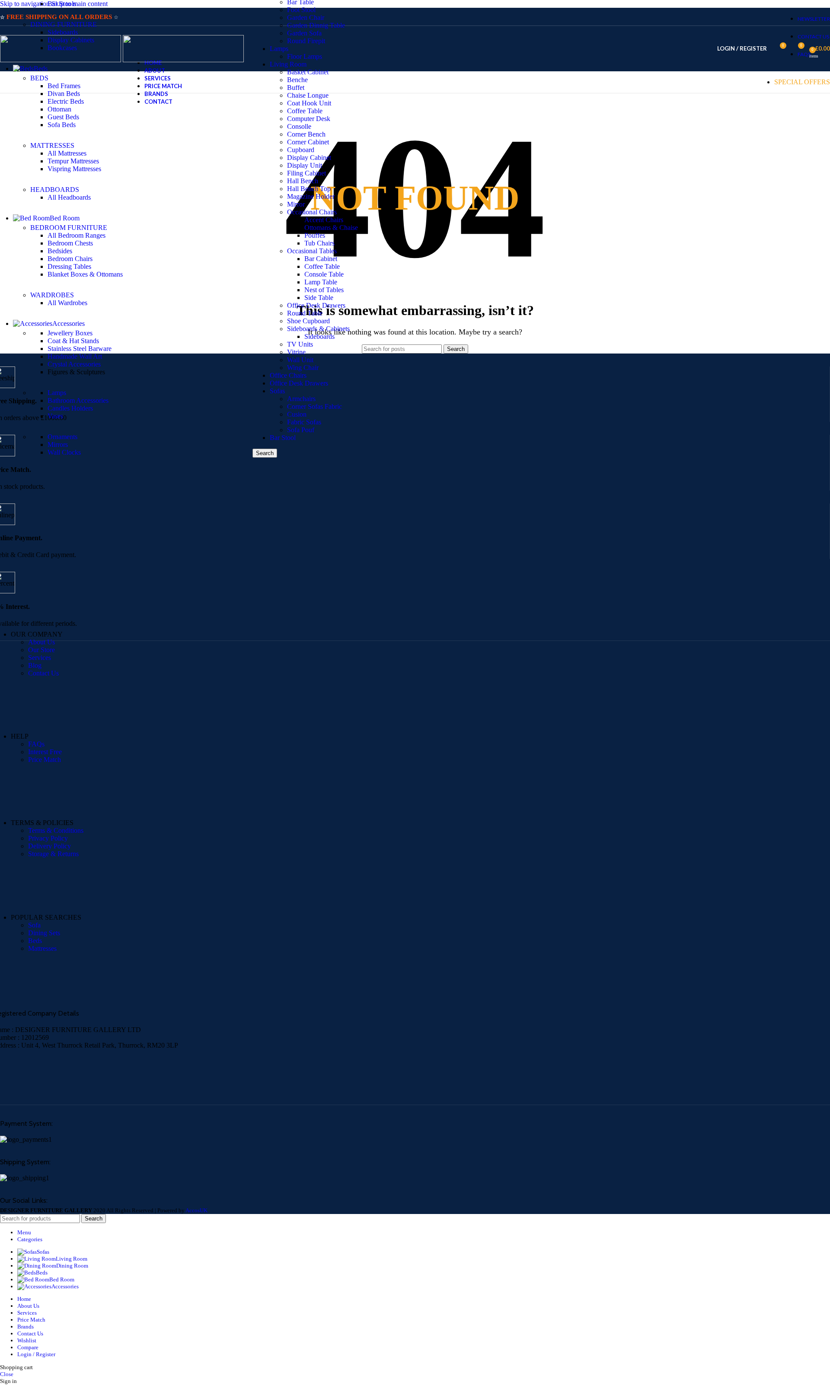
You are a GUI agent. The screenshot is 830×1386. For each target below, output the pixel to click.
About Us (41, 642)
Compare (27, 1347)
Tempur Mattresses (73, 161)
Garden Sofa (304, 33)
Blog (35, 665)
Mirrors (58, 444)
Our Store (41, 649)
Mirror (296, 204)
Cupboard (300, 149)
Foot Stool (301, 9)
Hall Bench (302, 181)
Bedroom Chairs (70, 258)
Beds (35, 940)
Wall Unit (300, 359)
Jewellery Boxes (70, 333)
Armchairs (301, 398)
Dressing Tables (69, 266)
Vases (55, 416)
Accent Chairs (323, 219)
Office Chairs (288, 375)
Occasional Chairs (312, 212)
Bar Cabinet (320, 258)
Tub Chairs (319, 243)
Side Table (318, 297)
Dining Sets (44, 933)
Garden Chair (305, 17)
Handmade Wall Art (75, 356)
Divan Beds (64, 93)
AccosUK (196, 1210)
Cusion (296, 414)
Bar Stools (62, 3)
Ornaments (62, 436)
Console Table (324, 274)
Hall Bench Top (309, 188)
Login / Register (36, 1354)
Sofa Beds (62, 124)
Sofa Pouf (300, 429)
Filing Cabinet (306, 173)
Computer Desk (308, 118)
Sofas (277, 391)
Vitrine (296, 352)
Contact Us (43, 673)
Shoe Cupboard (308, 321)
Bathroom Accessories (78, 400)
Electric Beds (66, 101)
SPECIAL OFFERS (802, 82)
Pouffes (314, 235)
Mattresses (42, 948)
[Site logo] (61, 60)
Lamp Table (320, 282)
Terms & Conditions (55, 830)
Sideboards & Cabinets (318, 328)
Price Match (44, 759)
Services (39, 657)
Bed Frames (64, 85)
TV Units (300, 344)
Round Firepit (306, 41)
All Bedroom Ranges (76, 235)
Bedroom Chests (70, 243)
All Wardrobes (67, 302)
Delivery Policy (49, 846)
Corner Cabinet (308, 142)
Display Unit (304, 165)
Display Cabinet (309, 157)
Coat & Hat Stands (73, 340)
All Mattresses (67, 153)
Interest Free (45, 751)
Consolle (299, 126)
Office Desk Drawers (316, 305)
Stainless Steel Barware (80, 348)
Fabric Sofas (304, 422)
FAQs (36, 744)
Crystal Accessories (74, 364)
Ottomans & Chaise (331, 227)
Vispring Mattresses (74, 168)
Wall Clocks (64, 452)
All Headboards (69, 197)
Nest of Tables (324, 289)
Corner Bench (306, 134)
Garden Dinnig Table (316, 25)
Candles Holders (70, 408)
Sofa (34, 925)
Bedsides (60, 251)
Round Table (304, 313)
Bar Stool (283, 437)
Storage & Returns (53, 853)
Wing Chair (303, 367)
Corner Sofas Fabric (314, 406)
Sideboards (319, 336)
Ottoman (59, 109)
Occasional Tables (312, 251)
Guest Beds (63, 117)
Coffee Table (322, 266)
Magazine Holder (311, 196)
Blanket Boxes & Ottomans (85, 274)
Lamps (279, 48)
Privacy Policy (48, 838)
